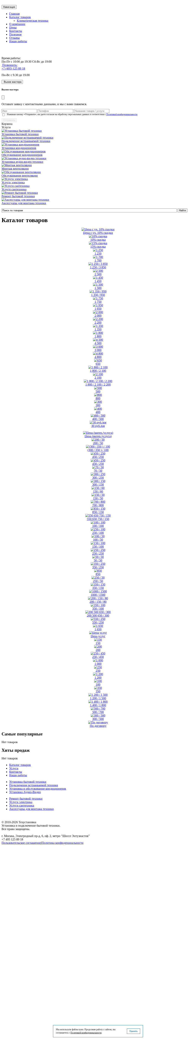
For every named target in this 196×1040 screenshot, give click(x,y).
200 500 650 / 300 (98, 615)
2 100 (98, 377)
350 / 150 (98, 588)
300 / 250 (98, 477)
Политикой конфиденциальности (121, 114)
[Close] (3, 97)
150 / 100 (98, 546)
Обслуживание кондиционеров (22, 154)
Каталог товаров (20, 17)
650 (98, 363)
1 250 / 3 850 (98, 267)
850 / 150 (98, 512)
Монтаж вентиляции (15, 168)
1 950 (98, 308)
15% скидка (98, 246)
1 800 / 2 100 (98, 370)
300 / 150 (98, 484)
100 (98, 684)
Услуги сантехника (14, 189)
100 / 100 (98, 525)
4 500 (98, 343)
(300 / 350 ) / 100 (98, 450)
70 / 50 (98, 470)
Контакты (15, 31)
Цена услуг (98, 636)
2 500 (98, 274)
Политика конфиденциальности (62, 842)
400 (98, 412)
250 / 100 (98, 532)
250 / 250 (98, 553)
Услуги (13, 768)
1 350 (98, 329)
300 (98, 405)
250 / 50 (98, 581)
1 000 (98, 663)
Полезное (15, 34)
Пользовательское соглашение (21, 842)
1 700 (98, 260)
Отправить (9, 120)
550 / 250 (98, 622)
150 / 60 (98, 491)
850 (98, 574)
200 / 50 (98, 443)
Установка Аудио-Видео (25, 792)
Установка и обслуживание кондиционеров (37, 788)
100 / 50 (98, 539)
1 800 (98, 336)
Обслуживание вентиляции (20, 175)
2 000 (98, 315)
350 (98, 691)
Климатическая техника (32, 20)
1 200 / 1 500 (98, 698)
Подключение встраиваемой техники (26, 141)
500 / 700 (98, 712)
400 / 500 (98, 419)
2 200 (98, 322)
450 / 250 (98, 457)
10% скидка (98, 239)
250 (98, 670)
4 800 (98, 357)
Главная (14, 13)
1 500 (98, 288)
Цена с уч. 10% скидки (98, 232)
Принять (133, 1031)
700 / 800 (98, 505)
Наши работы (18, 41)
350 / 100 (98, 608)
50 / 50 (98, 560)
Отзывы (14, 37)
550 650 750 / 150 (98, 519)
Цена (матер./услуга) (98, 436)
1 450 (98, 281)
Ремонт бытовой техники (18, 196)
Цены (13, 27)
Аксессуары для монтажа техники (24, 203)
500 (98, 391)
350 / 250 (98, 567)
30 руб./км (98, 425)
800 (98, 398)
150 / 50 (98, 498)
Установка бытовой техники (20, 134)
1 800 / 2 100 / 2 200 (98, 384)
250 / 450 (98, 656)
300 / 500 (98, 719)
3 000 (98, 350)
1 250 (98, 253)
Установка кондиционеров (19, 148)
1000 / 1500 (98, 594)
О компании (17, 24)
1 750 (98, 301)
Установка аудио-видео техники (22, 161)
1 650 (98, 629)
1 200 (98, 677)
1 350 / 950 (98, 294)
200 (98, 650)
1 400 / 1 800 (98, 705)
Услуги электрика (13, 182)
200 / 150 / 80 (98, 601)
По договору (98, 725)
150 (98, 643)
